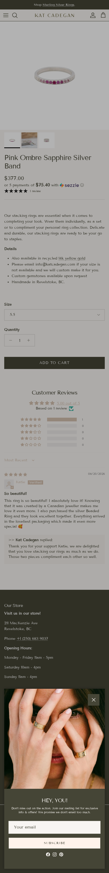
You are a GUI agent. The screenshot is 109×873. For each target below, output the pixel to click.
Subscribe (54, 843)
